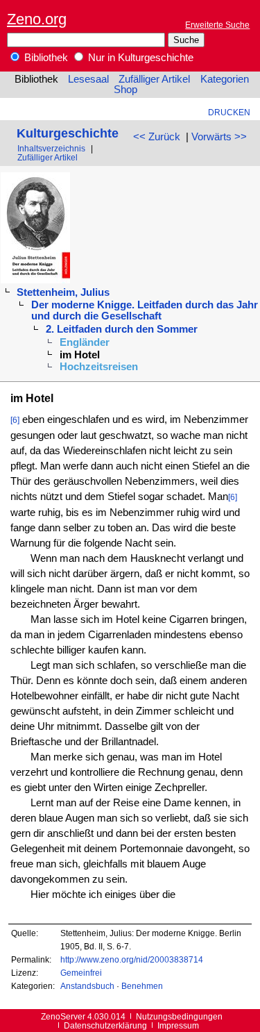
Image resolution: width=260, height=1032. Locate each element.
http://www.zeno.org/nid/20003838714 (131, 959)
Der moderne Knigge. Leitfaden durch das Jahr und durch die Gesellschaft (144, 310)
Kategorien (224, 79)
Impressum (178, 1025)
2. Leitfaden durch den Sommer (122, 329)
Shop (125, 89)
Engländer (85, 342)
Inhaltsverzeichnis (51, 148)
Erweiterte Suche (217, 24)
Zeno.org (37, 19)
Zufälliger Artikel (154, 79)
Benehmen (142, 985)
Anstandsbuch (87, 985)
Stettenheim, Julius (63, 292)
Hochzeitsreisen (99, 366)
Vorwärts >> (219, 136)
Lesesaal (88, 79)
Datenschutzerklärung (105, 1025)
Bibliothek (44, 57)
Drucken (229, 112)
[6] (14, 419)
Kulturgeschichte (68, 133)
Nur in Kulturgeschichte (139, 57)
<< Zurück (156, 136)
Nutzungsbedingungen (179, 1016)
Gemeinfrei (81, 972)
